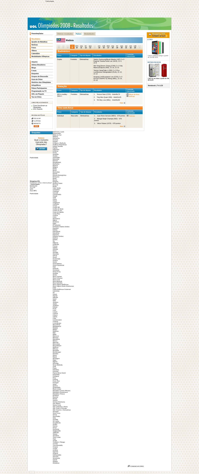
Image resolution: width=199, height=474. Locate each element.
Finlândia (56, 244)
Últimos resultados (65, 34)
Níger (54, 360)
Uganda (55, 452)
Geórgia (55, 252)
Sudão (55, 424)
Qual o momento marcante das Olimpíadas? (41, 142)
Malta (54, 334)
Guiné (55, 262)
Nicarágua (56, 358)
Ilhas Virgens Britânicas (60, 284)
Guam (55, 257)
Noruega (56, 363)
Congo (55, 206)
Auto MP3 (33, 190)
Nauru (55, 355)
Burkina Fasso (57, 183)
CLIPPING (37, 121)
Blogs (33, 68)
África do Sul (57, 135)
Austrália (56, 154)
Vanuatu (55, 456)
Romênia (56, 395)
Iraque (55, 294)
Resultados (35, 39)
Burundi (55, 185)
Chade (55, 196)
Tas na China (36, 97)
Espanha (56, 234)
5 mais (33, 70)
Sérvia (55, 415)
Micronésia (56, 344)
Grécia (55, 255)
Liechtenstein (57, 320)
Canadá (55, 193)
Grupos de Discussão (39, 76)
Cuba (54, 217)
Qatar (55, 384)
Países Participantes (39, 88)
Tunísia (55, 443)
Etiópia (55, 239)
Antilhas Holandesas (60, 144)
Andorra (55, 140)
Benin (55, 170)
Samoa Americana (59, 402)
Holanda (55, 268)
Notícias (131, 96)
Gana (55, 251)
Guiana (55, 260)
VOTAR (42, 149)
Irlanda (55, 296)
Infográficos (36, 85)
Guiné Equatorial (58, 265)
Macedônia (56, 325)
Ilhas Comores (57, 278)
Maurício (55, 337)
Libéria (55, 316)
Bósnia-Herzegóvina (59, 175)
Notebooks (33, 186)
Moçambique (57, 345)
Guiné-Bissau (57, 263)
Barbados (56, 164)
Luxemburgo (57, 323)
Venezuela (56, 458)
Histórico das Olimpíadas (41, 82)
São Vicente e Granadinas (62, 410)
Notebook (152, 85)
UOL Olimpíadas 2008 (50, 26)
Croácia (55, 215)
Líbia (54, 318)
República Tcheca (59, 394)
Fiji (53, 241)
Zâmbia (55, 461)
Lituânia (55, 321)
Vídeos (34, 50)
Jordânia (56, 305)
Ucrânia (55, 450)
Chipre (55, 201)
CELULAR (37, 118)
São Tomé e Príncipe (60, 408)
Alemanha (56, 138)
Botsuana (56, 177)
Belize (55, 169)
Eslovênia (56, 233)
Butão (55, 186)
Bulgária (55, 181)
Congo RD (56, 207)
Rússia (55, 398)
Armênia (55, 151)
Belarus (55, 165)
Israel (54, 299)
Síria (54, 418)
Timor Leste (57, 437)
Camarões (56, 189)
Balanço (41, 138)
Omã (54, 366)
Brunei (55, 180)
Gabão (55, 247)
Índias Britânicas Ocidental (62, 289)
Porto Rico (56, 381)
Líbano (55, 315)
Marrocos (56, 336)
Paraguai (56, 376)
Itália (54, 300)
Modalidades (89, 34)
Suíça (55, 427)
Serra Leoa (56, 413)
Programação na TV (38, 91)
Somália (55, 419)
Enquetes (35, 73)
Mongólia (56, 350)
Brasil (54, 178)
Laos (54, 310)
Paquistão (56, 374)
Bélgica (55, 167)
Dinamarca (56, 218)
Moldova (55, 347)
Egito (54, 223)
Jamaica (55, 302)
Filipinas (55, 243)
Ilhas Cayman (57, 276)
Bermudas (56, 172)
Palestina (56, 370)
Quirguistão (56, 387)
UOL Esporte (37, 109)
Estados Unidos (58, 236)
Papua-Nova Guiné (59, 373)
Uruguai (55, 453)
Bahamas (56, 159)
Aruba (55, 152)
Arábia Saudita (58, 146)
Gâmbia (55, 249)
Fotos (33, 48)
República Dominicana (60, 392)
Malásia (55, 328)
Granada (56, 254)
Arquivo (34, 62)
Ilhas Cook (56, 279)
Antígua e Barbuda (59, 143)
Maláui (55, 329)
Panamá (55, 371)
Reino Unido (57, 389)
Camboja (56, 191)
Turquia (55, 447)
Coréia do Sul (57, 210)
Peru (54, 378)
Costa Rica (56, 214)
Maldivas (56, 331)
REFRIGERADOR (154, 62)
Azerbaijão (56, 157)
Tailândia (56, 432)
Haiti (54, 267)
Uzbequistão (57, 455)
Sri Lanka (56, 421)
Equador (56, 228)
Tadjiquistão (57, 431)
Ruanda (55, 397)
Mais (121, 103)
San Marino (56, 403)
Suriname (56, 429)
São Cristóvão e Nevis (60, 406)
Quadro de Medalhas (39, 42)
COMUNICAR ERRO (137, 466)
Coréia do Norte (58, 209)
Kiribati (55, 307)
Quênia (55, 386)
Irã (53, 292)
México (55, 341)
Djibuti (55, 220)
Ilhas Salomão (57, 283)
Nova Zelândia (57, 365)
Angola (55, 141)
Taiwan (55, 434)
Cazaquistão (57, 194)
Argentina (56, 149)
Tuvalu (55, 448)
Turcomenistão (58, 445)
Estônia (55, 238)
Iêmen (55, 275)
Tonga (55, 440)
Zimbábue (56, 463)
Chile (54, 197)
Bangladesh (57, 162)
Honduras (56, 270)
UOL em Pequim (37, 94)
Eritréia (55, 230)
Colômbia (56, 204)
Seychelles (56, 416)
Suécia (55, 426)
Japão (55, 304)
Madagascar (57, 326)
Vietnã (55, 460)
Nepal (55, 357)
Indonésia (56, 291)
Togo (54, 439)
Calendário (35, 53)
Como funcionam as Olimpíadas (40, 106)
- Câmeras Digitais (35, 184)
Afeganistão (57, 133)
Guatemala (56, 259)
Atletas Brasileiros (38, 65)
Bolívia (55, 173)
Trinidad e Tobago (59, 442)
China (55, 199)
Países (78, 34)
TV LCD (32, 187)
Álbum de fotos (133, 94)
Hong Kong (56, 271)
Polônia (55, 379)
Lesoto (55, 312)
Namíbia (55, 353)
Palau (55, 368)
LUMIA (150, 39)
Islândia (55, 297)
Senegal (55, 411)
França (55, 246)
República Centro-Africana (61, 390)
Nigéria (55, 361)
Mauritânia (56, 339)
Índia (54, 288)
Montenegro (57, 352)
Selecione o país (58, 132)
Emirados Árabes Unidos (61, 226)
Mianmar (55, 342)
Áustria (55, 156)
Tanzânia (56, 435)
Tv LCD (160, 85)
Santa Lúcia (57, 405)
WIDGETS (37, 123)
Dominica (56, 222)
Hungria (55, 273)
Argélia (55, 148)
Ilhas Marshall (57, 281)
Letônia (55, 313)
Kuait (54, 308)
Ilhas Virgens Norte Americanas (63, 286)
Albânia (55, 136)
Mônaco (55, 349)
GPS (31, 189)
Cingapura (56, 202)
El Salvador (56, 225)
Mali (54, 333)
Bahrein (55, 161)
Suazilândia (57, 423)
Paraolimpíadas (37, 33)
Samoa (55, 400)
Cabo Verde (57, 188)
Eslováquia (56, 231)
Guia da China (36, 79)
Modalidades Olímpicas (40, 56)
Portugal (55, 382)
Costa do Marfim (58, 212)
